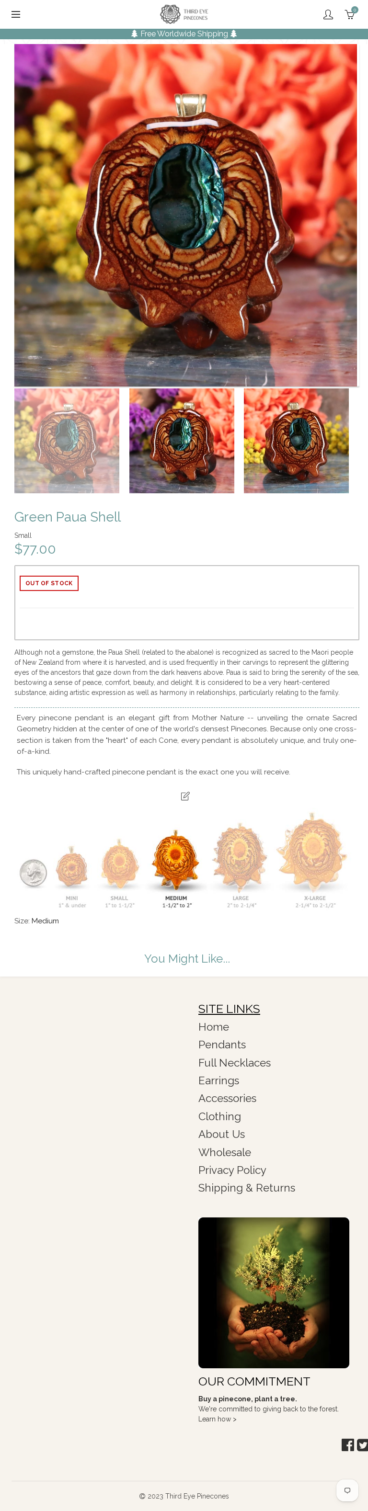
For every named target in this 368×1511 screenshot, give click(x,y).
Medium (45, 921)
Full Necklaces (234, 1063)
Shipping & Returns (246, 1188)
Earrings (218, 1080)
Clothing (219, 1116)
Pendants (222, 1044)
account (328, 14)
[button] (348, 1445)
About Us (221, 1134)
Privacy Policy (232, 1170)
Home (213, 1027)
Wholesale (224, 1152)
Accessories (227, 1098)
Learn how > (217, 1419)
